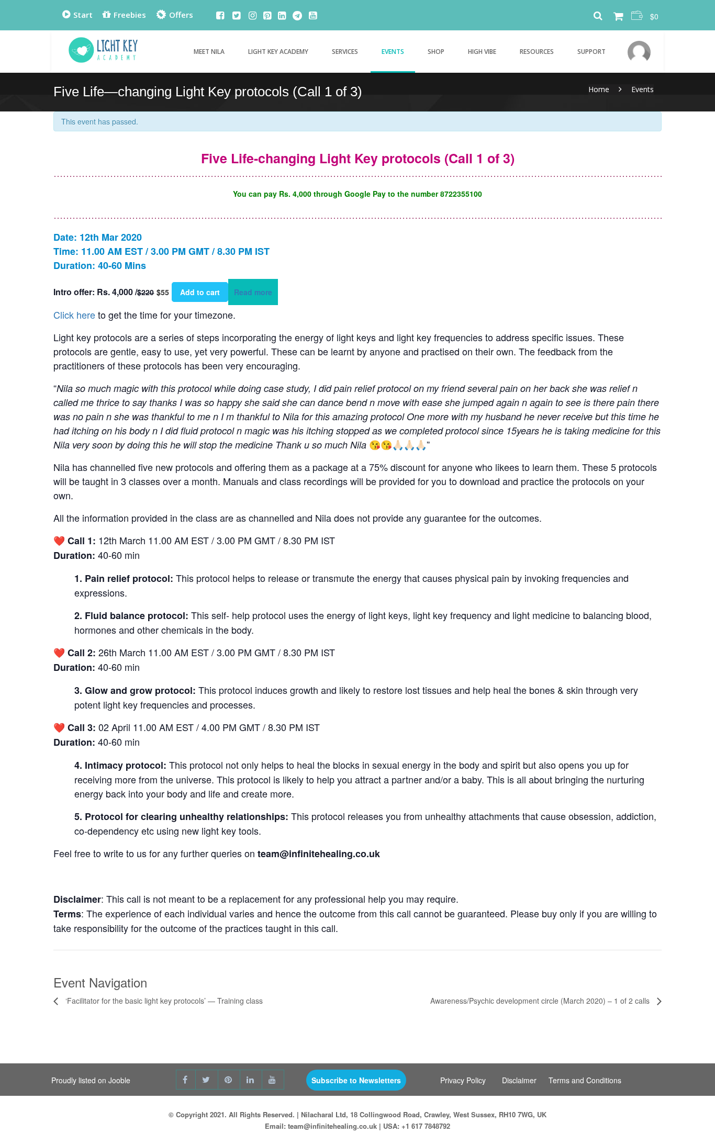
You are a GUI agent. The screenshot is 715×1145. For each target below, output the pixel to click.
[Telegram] (297, 16)
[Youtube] (313, 16)
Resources (537, 51)
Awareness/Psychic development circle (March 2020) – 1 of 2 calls (541, 1000)
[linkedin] (251, 1080)
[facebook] (186, 1080)
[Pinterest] (267, 16)
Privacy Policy (463, 1080)
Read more (253, 292)
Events (393, 51)
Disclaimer (519, 1080)
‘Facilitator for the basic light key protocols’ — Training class (163, 1000)
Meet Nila (209, 51)
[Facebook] (220, 16)
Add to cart (200, 292)
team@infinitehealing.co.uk (332, 1126)
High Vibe (482, 51)
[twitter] (207, 1080)
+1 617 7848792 (425, 1126)
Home (598, 89)
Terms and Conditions (585, 1080)
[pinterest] (229, 1080)
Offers (180, 14)
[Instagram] (252, 16)
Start (82, 14)
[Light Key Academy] (103, 47)
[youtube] (273, 1080)
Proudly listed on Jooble (90, 1080)
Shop (436, 51)
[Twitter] (236, 16)
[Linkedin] (282, 16)
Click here (74, 314)
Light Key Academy (278, 51)
